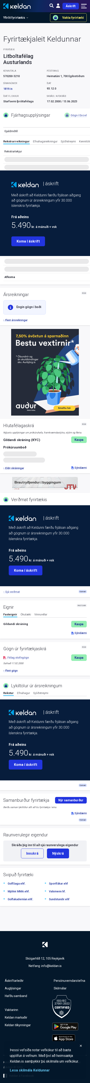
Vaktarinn (11, 1010)
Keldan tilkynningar (18, 1025)
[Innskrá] (58, 6)
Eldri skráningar (14, 468)
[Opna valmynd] (84, 6)
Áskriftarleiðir (14, 980)
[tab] (16, 142)
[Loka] (46, 1045)
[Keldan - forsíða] (25, 184)
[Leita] (51, 6)
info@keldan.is (51, 966)
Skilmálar (60, 988)
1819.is (7, 88)
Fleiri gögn (11, 670)
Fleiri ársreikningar (16, 320)
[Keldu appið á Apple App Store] (65, 1038)
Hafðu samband (16, 996)
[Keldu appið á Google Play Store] (65, 1026)
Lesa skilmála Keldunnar (30, 1070)
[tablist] (46, 142)
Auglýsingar (13, 988)
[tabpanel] (45, 624)
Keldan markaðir (16, 1017)
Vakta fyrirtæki (73, 17)
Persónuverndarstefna (69, 980)
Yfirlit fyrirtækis (14, 17)
